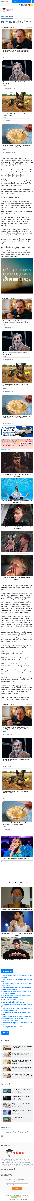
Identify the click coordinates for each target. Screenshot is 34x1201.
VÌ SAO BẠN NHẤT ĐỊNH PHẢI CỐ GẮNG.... (13, 1027)
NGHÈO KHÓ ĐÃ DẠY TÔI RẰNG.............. (12, 1020)
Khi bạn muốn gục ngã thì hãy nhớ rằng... (13, 999)
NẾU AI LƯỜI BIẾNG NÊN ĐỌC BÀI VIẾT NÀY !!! (14, 1002)
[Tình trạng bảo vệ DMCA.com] (16, 1197)
